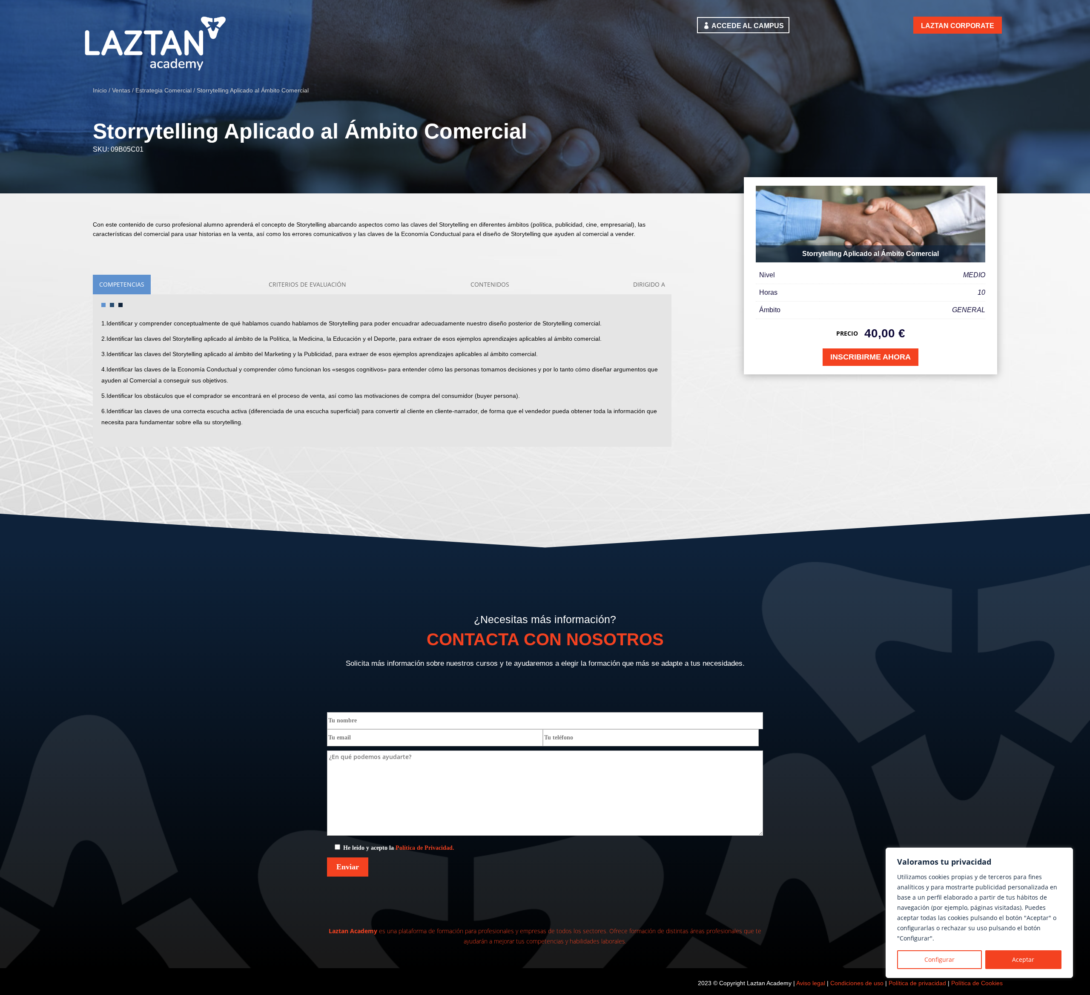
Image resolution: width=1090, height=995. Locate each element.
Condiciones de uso (856, 983)
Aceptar (1023, 959)
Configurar (939, 959)
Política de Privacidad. (425, 848)
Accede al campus (747, 25)
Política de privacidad (917, 983)
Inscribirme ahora (870, 357)
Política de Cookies (977, 983)
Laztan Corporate (957, 25)
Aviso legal (810, 983)
